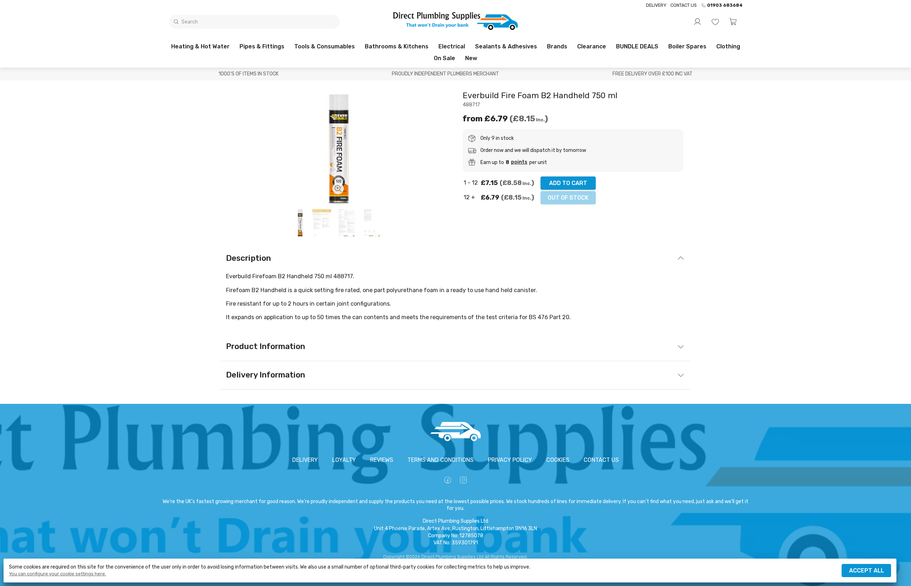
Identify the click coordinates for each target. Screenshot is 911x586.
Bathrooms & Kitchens (396, 46)
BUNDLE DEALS (637, 46)
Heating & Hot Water (200, 46)
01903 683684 (725, 5)
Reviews (381, 459)
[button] (733, 22)
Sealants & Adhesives (506, 46)
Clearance (591, 46)
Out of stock (568, 197)
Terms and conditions (440, 459)
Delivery (656, 5)
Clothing (728, 46)
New (471, 58)
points (519, 162)
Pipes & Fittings (261, 46)
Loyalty (344, 459)
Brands (557, 46)
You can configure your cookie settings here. (57, 573)
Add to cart (568, 183)
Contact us (683, 5)
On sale (444, 58)
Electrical (451, 46)
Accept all (866, 570)
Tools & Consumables (324, 46)
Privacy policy (510, 459)
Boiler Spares (687, 46)
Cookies (557, 459)
